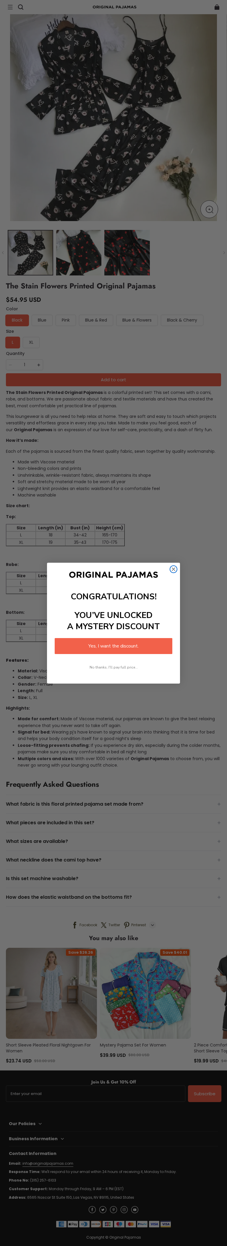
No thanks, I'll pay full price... (114, 667)
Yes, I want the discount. (113, 646)
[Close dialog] (173, 569)
